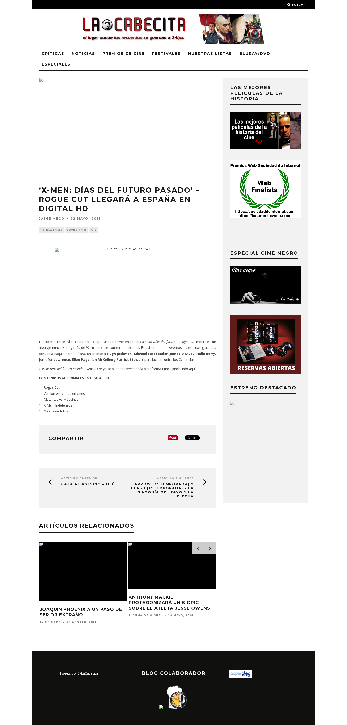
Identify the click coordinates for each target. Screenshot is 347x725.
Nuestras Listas (210, 53)
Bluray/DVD (254, 53)
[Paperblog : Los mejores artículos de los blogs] (240, 677)
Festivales (166, 53)
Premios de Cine (123, 53)
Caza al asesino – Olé (88, 484)
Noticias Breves (51, 230)
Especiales (56, 64)
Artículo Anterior (79, 478)
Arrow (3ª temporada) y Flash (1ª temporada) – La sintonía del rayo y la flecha (162, 490)
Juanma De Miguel (164, 567)
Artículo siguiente (175, 478)
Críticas (53, 53)
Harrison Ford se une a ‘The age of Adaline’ (186, 557)
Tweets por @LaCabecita (78, 673)
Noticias (83, 53)
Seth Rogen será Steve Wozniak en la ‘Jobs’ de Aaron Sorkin (101, 615)
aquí (192, 369)
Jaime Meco (52, 218)
